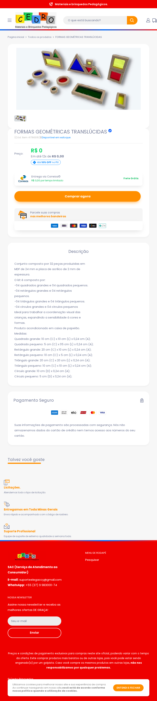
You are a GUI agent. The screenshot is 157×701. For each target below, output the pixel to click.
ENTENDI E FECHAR (128, 688)
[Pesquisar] (132, 20)
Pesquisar (92, 560)
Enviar (34, 633)
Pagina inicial (16, 37)
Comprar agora (78, 196)
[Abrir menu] (9, 20)
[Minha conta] (148, 20)
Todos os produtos (40, 37)
